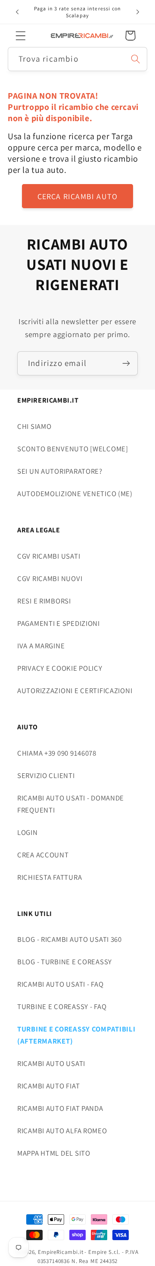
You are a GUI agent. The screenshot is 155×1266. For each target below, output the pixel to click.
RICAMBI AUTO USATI (51, 1063)
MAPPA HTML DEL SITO (53, 1153)
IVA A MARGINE (41, 645)
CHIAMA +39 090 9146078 (56, 753)
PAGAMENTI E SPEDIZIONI (58, 623)
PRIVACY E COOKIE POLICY (59, 668)
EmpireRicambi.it (60, 1252)
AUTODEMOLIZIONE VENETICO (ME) (75, 493)
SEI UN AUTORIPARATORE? (59, 471)
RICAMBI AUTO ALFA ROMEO (62, 1130)
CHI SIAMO (34, 426)
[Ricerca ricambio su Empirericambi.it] (135, 58)
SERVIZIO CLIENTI (46, 775)
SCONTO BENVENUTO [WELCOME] (72, 448)
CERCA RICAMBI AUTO (77, 196)
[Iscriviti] (126, 363)
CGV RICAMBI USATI (48, 556)
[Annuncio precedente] (17, 12)
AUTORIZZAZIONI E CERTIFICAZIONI (74, 690)
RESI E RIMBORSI (44, 601)
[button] (20, 35)
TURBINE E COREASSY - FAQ (61, 1006)
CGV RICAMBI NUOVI (49, 578)
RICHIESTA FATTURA (49, 877)
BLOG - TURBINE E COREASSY (64, 961)
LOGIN (27, 832)
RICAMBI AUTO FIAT (48, 1086)
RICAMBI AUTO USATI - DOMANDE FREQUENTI (70, 804)
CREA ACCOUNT (43, 855)
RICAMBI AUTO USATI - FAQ (60, 984)
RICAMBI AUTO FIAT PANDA (60, 1108)
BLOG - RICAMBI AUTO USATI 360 (69, 939)
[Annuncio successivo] (137, 12)
